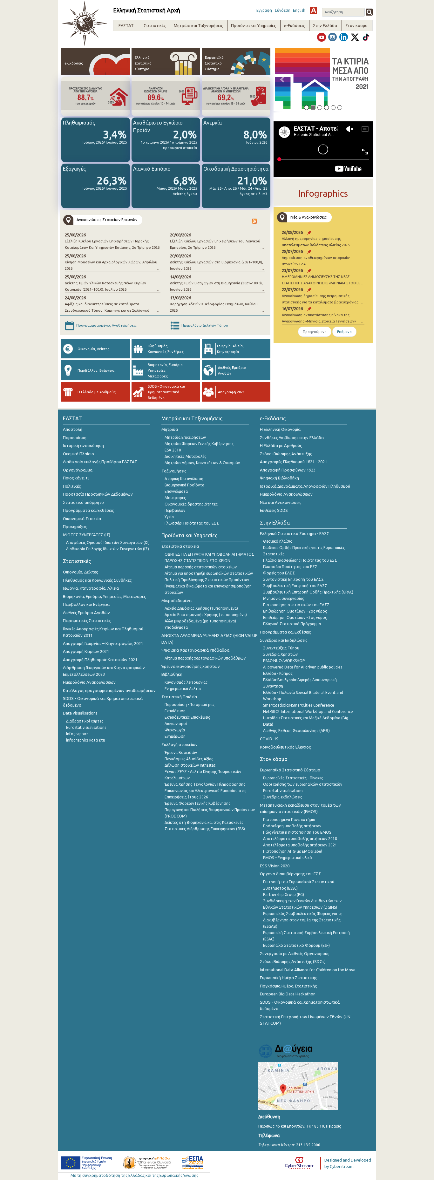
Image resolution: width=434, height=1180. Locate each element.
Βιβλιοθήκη (171, 674)
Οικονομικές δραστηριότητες (191, 504)
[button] (282, 79)
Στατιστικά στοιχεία (180, 546)
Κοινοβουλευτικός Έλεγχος (285, 747)
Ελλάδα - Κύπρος (278, 673)
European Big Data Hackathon (287, 994)
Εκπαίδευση (175, 711)
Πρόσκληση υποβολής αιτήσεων (292, 826)
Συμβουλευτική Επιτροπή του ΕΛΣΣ (295, 586)
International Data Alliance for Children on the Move (308, 969)
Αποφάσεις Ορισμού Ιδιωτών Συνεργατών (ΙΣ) (108, 542)
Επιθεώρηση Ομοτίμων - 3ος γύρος (295, 617)
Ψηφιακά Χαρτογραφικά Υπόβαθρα (195, 650)
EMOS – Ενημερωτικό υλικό (287, 858)
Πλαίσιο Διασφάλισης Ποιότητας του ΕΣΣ (300, 560)
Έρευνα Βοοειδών (181, 752)
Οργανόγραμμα (77, 470)
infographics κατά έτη (85, 740)
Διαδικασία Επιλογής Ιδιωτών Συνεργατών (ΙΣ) (107, 549)
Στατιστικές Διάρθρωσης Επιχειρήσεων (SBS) (205, 829)
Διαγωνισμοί (176, 724)
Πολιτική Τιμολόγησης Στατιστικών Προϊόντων (207, 580)
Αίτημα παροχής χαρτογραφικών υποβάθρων (205, 658)
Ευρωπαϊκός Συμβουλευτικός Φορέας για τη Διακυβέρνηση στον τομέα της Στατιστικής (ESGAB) (302, 920)
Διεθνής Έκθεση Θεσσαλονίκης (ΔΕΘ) (296, 731)
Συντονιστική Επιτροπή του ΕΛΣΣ (293, 579)
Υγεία (169, 517)
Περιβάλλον (175, 510)
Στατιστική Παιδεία (179, 697)
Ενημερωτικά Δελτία (183, 689)
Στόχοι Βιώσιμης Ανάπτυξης (286, 453)
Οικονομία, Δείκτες (80, 572)
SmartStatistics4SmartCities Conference (298, 705)
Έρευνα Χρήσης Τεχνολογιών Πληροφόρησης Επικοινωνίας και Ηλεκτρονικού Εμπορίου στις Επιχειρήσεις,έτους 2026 (205, 790)
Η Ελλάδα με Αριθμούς (281, 445)
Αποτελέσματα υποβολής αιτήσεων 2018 (300, 839)
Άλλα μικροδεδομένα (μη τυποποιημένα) (200, 621)
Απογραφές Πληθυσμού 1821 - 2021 (293, 461)
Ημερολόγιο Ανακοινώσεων (89, 682)
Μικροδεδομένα (176, 600)
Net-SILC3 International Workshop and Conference (308, 711)
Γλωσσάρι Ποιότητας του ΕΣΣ (192, 523)
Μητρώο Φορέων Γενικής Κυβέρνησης (199, 444)
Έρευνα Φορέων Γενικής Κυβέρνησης (197, 803)
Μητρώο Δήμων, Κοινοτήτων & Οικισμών (202, 463)
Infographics (77, 734)
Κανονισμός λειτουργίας (186, 682)
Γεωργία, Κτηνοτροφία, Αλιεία (91, 588)
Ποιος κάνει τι (76, 478)
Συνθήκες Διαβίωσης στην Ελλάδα (292, 437)
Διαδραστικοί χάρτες (84, 721)
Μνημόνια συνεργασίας (283, 598)
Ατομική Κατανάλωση (184, 479)
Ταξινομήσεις (173, 471)
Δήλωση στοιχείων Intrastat (190, 765)
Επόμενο (344, 332)
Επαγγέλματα (176, 491)
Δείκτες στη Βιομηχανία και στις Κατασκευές (204, 822)
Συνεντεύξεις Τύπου (281, 648)
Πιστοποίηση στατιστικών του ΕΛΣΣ (296, 605)
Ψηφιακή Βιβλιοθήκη (279, 478)
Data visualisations (80, 713)
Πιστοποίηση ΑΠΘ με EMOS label (292, 851)
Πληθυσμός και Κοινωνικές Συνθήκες (97, 580)
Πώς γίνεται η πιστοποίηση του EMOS (297, 832)
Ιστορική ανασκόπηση (83, 445)
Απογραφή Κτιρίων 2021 (86, 651)
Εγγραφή (264, 10)
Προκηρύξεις (75, 526)
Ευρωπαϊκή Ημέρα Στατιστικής (288, 977)
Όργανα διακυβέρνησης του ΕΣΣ (290, 873)
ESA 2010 (173, 450)
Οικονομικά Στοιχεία (82, 518)
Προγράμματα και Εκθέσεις (88, 510)
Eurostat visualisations (86, 727)
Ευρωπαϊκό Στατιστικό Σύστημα (290, 770)
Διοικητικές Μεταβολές (185, 456)
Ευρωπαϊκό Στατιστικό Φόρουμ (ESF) (296, 945)
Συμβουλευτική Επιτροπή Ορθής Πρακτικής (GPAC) (308, 592)
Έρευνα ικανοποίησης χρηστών (190, 666)
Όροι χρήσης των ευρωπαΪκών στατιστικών (302, 784)
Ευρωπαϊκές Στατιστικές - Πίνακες (293, 778)
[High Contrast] (313, 10)
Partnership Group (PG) (283, 894)
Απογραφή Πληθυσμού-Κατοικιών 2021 (100, 659)
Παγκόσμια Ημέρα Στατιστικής (288, 986)
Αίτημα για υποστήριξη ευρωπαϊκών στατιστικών (209, 573)
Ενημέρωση (175, 736)
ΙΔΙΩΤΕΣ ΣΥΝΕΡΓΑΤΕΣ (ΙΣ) (86, 534)
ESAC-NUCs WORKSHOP (284, 661)
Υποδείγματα (176, 627)
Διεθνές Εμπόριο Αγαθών (86, 612)
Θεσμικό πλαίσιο (278, 541)
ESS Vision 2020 (274, 866)
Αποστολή (72, 429)
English (299, 10)
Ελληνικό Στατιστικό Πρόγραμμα (292, 624)
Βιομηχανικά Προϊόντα (184, 485)
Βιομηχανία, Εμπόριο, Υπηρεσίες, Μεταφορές (104, 596)
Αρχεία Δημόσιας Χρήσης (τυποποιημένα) (201, 608)
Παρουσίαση (74, 437)
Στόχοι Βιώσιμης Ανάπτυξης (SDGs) (293, 961)
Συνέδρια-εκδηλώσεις (282, 797)
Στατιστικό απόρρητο (83, 502)
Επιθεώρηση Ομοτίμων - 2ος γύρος (295, 611)
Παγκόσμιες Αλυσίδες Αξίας (189, 759)
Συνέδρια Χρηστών (280, 654)
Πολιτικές (72, 486)
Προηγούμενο (315, 332)
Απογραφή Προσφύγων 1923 (287, 470)
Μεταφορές (175, 498)
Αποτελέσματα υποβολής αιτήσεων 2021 (300, 845)
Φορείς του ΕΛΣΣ (279, 573)
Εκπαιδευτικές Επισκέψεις (187, 717)
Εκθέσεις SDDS (274, 510)
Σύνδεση (282, 10)
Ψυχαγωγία (175, 730)
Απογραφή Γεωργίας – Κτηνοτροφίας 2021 (103, 643)
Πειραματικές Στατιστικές (87, 620)
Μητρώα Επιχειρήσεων (185, 437)
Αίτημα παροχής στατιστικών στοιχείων (201, 567)
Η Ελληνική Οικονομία (280, 429)
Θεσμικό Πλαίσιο (78, 453)
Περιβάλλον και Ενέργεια (86, 604)
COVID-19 (269, 738)
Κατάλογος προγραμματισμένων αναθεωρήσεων (109, 690)
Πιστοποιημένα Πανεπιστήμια (289, 819)
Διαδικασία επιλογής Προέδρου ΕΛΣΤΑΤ (100, 461)
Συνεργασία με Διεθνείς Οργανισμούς (294, 953)
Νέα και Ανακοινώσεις (280, 502)
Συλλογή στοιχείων (179, 744)
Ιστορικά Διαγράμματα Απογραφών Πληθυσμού (305, 486)
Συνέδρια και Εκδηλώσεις (283, 640)
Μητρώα (169, 429)
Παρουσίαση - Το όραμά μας (189, 704)
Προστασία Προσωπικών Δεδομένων (98, 494)
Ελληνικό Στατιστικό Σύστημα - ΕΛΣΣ (294, 533)
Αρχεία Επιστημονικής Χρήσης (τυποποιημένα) (206, 615)
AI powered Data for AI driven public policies (302, 667)
